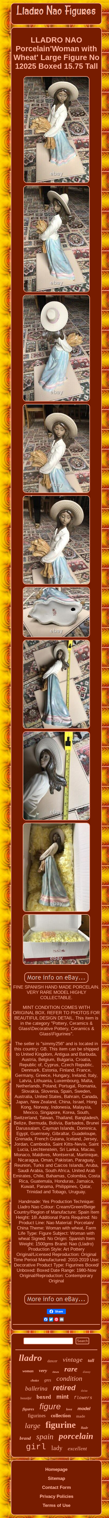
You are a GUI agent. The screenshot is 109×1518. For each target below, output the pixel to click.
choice (35, 1380)
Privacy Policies (56, 1496)
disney (86, 1371)
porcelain (76, 1436)
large (32, 1425)
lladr (84, 1428)
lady (56, 1447)
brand (25, 1438)
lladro (30, 1358)
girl (36, 1447)
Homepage (56, 1469)
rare (71, 1369)
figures (28, 1409)
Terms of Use (56, 1505)
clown (55, 1371)
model (84, 1408)
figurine (61, 1425)
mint (62, 1396)
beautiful (25, 1398)
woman (28, 1371)
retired (64, 1388)
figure (50, 1406)
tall (91, 1360)
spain (44, 1436)
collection (61, 1415)
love (69, 1409)
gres (47, 1380)
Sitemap (56, 1478)
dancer (52, 1361)
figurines (37, 1415)
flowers (83, 1398)
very (43, 1370)
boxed (44, 1397)
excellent (77, 1448)
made (80, 1416)
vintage (73, 1359)
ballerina (36, 1388)
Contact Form (56, 1487)
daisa (84, 1390)
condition (69, 1378)
